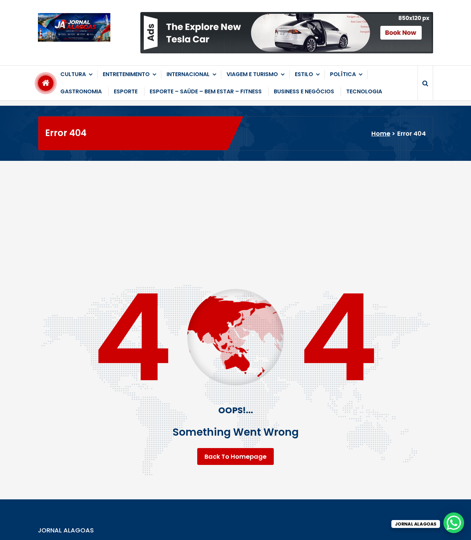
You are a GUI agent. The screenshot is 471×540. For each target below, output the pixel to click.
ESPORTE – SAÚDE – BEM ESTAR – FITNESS (206, 91)
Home (380, 133)
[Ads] (286, 32)
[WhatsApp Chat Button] (453, 522)
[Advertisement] (235, 212)
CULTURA (73, 74)
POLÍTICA (343, 74)
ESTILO (304, 74)
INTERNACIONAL (188, 74)
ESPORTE (126, 91)
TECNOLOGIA (364, 91)
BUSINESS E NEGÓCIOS (304, 91)
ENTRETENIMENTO (126, 74)
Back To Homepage (235, 456)
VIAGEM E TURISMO (252, 74)
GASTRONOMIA (81, 91)
